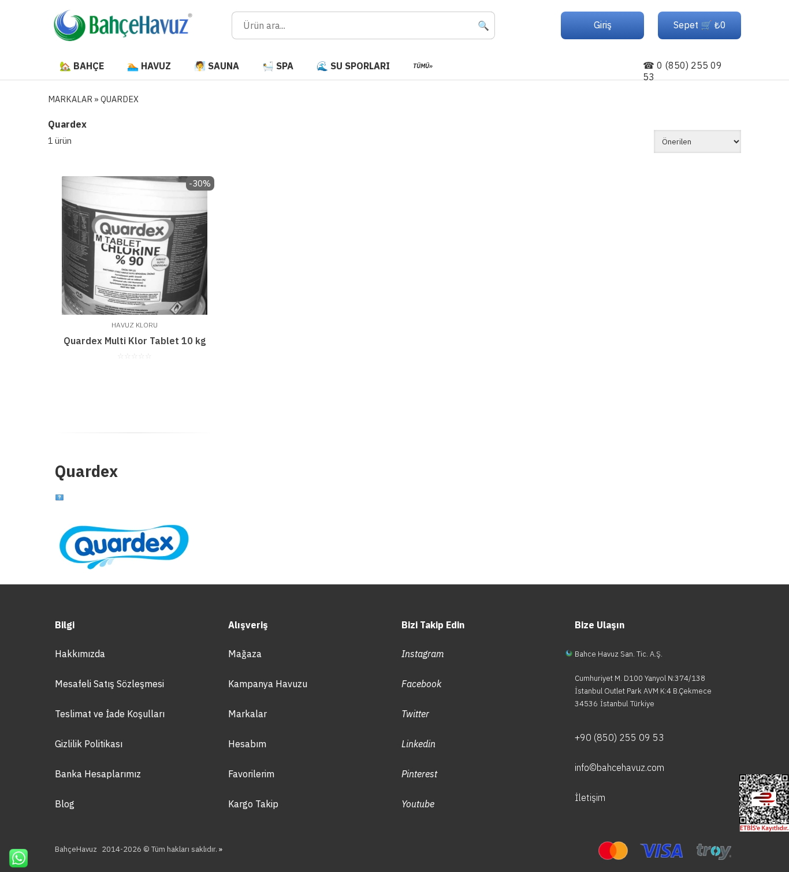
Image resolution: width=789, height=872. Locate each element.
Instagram (422, 653)
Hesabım (247, 744)
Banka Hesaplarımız (98, 774)
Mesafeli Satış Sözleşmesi (109, 684)
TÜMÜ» (423, 66)
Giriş (603, 25)
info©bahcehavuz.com (619, 767)
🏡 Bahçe (81, 66)
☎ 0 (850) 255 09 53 (682, 71)
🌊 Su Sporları (353, 66)
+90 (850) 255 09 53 (619, 737)
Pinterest (419, 774)
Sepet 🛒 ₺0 (699, 25)
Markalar (247, 714)
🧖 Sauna (216, 66)
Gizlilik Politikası (88, 744)
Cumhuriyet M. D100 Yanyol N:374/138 (640, 678)
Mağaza (245, 653)
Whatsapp (14, 858)
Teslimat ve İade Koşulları (110, 714)
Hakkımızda (80, 653)
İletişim (590, 797)
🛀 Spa (277, 66)
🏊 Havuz (149, 66)
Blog (65, 804)
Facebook (421, 684)
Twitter (415, 714)
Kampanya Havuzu (267, 684)
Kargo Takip (253, 804)
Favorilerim (251, 774)
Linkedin (418, 744)
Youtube (417, 804)
